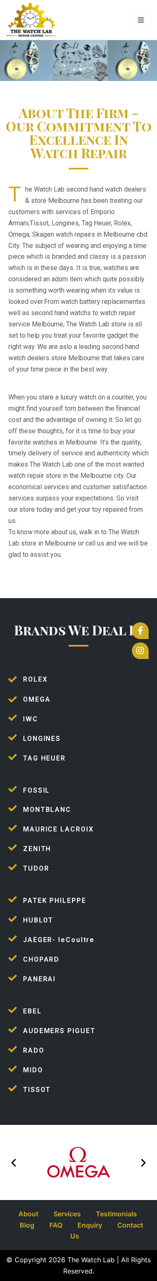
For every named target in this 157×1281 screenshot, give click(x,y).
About (28, 1214)
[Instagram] (140, 650)
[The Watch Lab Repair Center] (31, 20)
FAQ (55, 1225)
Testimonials (116, 1214)
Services (67, 1214)
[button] (13, 1162)
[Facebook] (140, 630)
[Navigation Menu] (141, 20)
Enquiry (89, 1225)
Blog (27, 1225)
